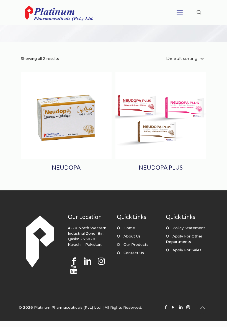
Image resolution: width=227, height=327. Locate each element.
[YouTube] (173, 307)
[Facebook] (166, 307)
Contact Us (133, 253)
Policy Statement (188, 228)
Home (129, 228)
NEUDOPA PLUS (161, 167)
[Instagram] (188, 307)
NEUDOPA (66, 167)
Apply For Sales (187, 250)
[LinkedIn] (181, 307)
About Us (132, 236)
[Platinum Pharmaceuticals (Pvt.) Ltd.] (59, 12)
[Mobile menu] (179, 12)
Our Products (135, 244)
